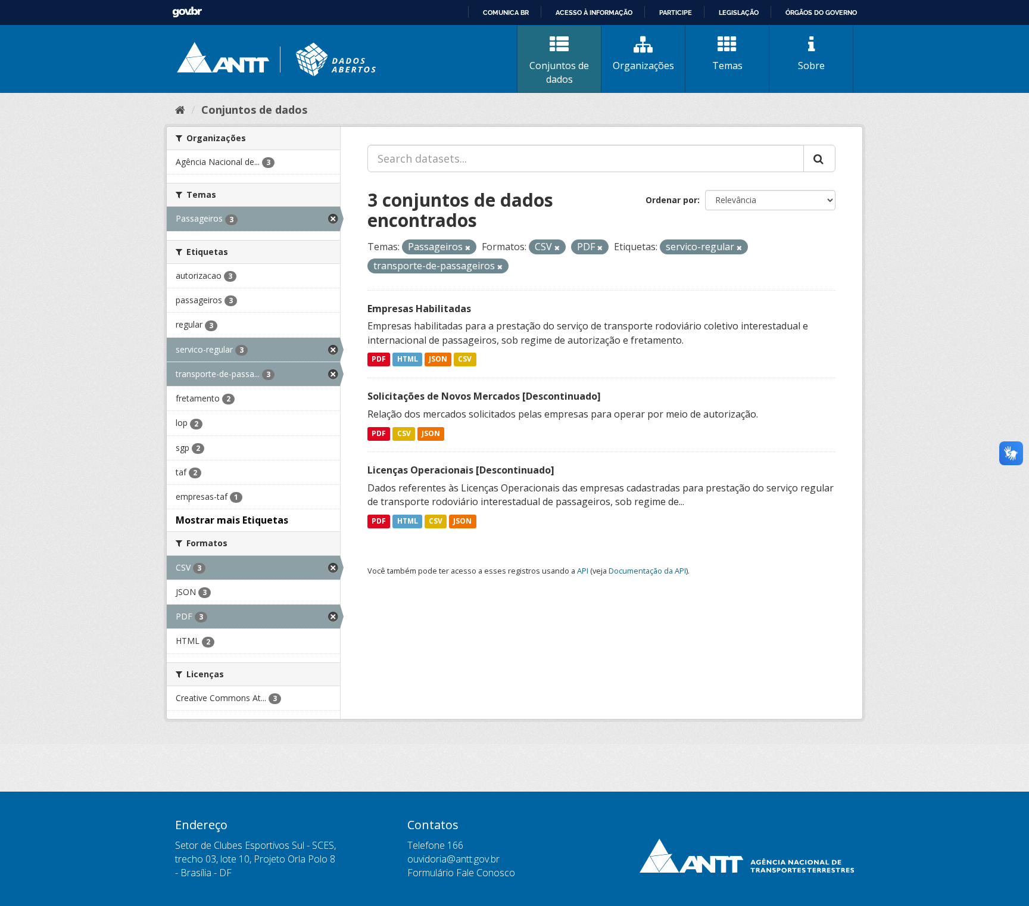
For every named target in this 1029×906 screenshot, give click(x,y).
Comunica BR (506, 12)
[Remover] (467, 247)
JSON (438, 359)
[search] (819, 158)
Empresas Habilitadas (419, 308)
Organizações (643, 65)
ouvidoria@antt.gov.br (453, 858)
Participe (675, 12)
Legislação (739, 12)
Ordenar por (671, 200)
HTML (407, 359)
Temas (727, 65)
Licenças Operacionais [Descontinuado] (460, 470)
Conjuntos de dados (559, 72)
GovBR (187, 12)
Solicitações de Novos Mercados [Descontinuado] (484, 396)
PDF (379, 359)
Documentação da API (647, 570)
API (582, 570)
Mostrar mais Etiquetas (232, 520)
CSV (465, 359)
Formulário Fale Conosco (461, 872)
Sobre (811, 65)
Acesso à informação (594, 12)
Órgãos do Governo (821, 12)
